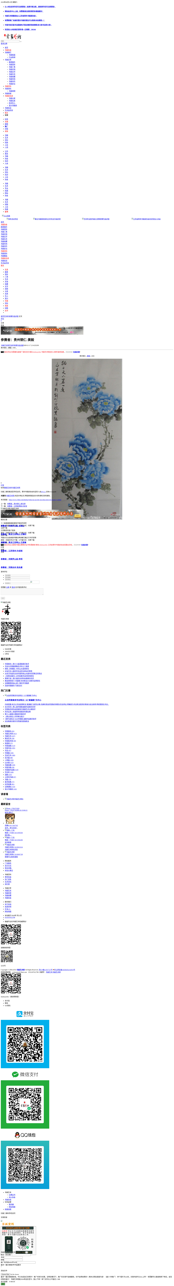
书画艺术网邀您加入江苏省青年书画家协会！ (21, 16)
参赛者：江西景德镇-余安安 (17, 506)
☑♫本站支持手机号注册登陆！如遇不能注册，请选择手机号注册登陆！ (30, 7)
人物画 (9, 760)
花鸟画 (9, 758)
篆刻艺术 (9, 738)
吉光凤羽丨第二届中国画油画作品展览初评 (20, 707)
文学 (6, 286)
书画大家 (12, 98)
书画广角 (12, 67)
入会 (6, 163)
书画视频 (12, 91)
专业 (6, 188)
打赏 (2, 485)
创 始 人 (7, 909)
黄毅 (88, 356)
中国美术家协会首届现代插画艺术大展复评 (20, 709)
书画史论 (12, 84)
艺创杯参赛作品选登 (11, 316)
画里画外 (12, 62)
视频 (6, 289)
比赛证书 (12, 1195)
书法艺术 (10, 755)
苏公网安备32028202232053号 (64, 970)
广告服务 (8, 863)
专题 (6, 121)
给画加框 (8, 1209)
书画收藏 (12, 76)
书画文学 (12, 72)
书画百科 (8, 86)
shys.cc (43, 492)
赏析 (6, 274)
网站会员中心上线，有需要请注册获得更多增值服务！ (24, 11)
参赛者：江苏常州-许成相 (11, 551)
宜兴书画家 (13, 105)
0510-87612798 (10, 917)
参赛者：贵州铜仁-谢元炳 (16, 504)
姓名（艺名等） (6, 1255)
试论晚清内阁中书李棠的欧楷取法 (17, 721)
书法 (8, 750)
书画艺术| (49, 972)
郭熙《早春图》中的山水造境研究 (17, 669)
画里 (6, 272)
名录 (6, 269)
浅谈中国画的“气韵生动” (13, 685)
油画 (8, 774)
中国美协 (9, 731)
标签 (6, 119)
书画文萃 (8, 60)
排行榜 (7, 884)
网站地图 (8, 911)
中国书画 (9, 767)
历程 (6, 129)
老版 (6, 131)
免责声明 (8, 907)
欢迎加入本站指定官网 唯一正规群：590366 (20, 29)
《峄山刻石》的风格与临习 (14, 716)
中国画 (9, 753)
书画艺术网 (5, 345)
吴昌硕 (9, 743)
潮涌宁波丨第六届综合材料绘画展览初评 (19, 678)
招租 (6, 204)
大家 (6, 291)
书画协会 (8, 50)
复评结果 (9, 782)
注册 (5, 43)
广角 (6, 277)
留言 (6, 113)
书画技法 (8, 108)
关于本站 (8, 904)
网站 (6, 193)
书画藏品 (4, 256)
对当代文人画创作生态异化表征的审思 (18, 671)
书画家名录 (9, 96)
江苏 (6, 151)
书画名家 (12, 101)
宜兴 (6, 298)
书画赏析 (12, 64)
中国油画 (10, 746)
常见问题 (8, 868)
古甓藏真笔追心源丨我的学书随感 (17, 683)
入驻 (6, 145)
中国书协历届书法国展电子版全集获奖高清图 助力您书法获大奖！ (28, 25)
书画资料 (8, 88)
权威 (6, 191)
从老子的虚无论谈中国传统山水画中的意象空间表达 (23, 673)
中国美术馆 (10, 741)
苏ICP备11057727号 (46, 970)
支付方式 (8, 866)
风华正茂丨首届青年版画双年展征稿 (18, 711)
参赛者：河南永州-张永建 (11, 567)
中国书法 (10, 748)
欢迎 (6, 161)
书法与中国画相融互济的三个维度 (17, 666)
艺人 (6, 296)
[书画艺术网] (26, 39)
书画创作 (12, 81)
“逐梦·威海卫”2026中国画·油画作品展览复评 (20, 719)
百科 (6, 140)
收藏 (6, 284)
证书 (6, 310)
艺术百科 (8, 882)
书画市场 (12, 79)
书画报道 (12, 55)
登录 (2, 43)
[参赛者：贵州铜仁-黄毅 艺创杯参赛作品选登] (87, 519)
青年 (6, 154)
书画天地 (12, 69)
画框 (6, 124)
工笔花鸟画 (10, 777)
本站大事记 (9, 870)
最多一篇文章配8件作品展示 (11, 1265)
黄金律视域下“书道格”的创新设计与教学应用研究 (22, 681)
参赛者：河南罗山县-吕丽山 (12, 526)
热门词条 (8, 879)
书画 (6, 135)
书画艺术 (12, 74)
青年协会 (8, 877)
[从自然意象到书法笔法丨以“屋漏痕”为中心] (21, 695)
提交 (3, 1284)
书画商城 (8, 93)
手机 (2, 1257)
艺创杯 (9, 488)
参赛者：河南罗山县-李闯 (11, 559)
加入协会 (12, 1197)
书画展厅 (8, 52)
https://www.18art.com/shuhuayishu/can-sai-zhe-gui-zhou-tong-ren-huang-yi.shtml (35, 500)
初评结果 (9, 784)
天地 (6, 281)
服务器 (11, 1204)
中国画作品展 (11, 770)
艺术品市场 (9, 110)
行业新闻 (12, 57)
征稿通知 (10, 787)
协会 (6, 158)
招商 (6, 142)
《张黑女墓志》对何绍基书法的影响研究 (19, 676)
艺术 (6, 137)
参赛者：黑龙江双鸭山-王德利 (13, 534)
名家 (6, 293)
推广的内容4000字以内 (9, 1262)
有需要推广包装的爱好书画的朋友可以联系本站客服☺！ (25, 20)
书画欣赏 (8, 893)
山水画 (9, 762)
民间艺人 (12, 103)
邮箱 (2, 1260)
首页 (6, 47)
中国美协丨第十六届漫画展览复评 (17, 664)
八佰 (6, 147)
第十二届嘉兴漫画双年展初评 (15, 714)
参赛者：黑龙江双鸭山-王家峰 (13, 542)
